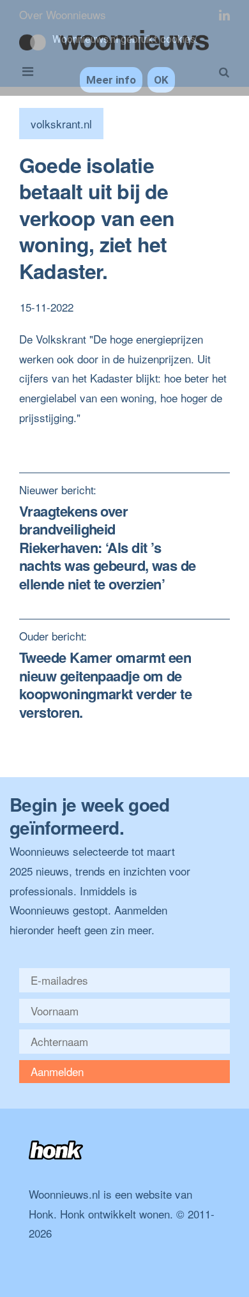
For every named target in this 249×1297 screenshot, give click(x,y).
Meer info (111, 79)
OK (161, 79)
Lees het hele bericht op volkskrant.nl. (110, 436)
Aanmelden (57, 1071)
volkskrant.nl (61, 124)
